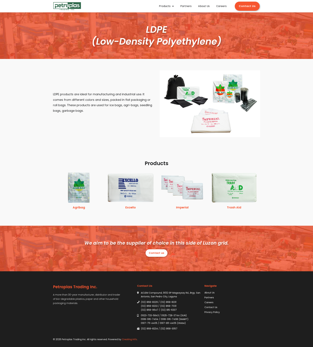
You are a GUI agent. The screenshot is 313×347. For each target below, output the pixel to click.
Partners (186, 6)
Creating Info (129, 339)
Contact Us (210, 307)
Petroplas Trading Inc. (75, 287)
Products (165, 6)
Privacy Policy (212, 312)
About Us (204, 6)
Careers (221, 6)
